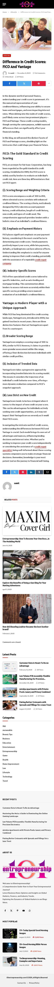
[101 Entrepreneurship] (27, 4)
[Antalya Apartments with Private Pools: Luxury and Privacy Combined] (10, 692)
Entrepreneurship (10, 751)
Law (4, 768)
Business (6, 738)
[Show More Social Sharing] (48, 83)
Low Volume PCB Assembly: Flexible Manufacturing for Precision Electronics (34, 679)
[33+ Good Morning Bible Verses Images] (10, 947)
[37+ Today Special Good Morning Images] (10, 933)
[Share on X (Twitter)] (24, 83)
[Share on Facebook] (10, 83)
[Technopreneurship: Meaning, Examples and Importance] (10, 961)
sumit (12, 73)
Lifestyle (7, 55)
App (4, 726)
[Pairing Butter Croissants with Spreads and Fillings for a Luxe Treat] (10, 705)
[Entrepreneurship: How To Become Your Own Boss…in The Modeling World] (27, 520)
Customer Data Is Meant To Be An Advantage (21, 808)
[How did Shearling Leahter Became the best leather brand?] (27, 608)
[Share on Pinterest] (39, 83)
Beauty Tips (7, 734)
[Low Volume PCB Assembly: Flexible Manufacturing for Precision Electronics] (10, 679)
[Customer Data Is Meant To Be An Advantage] (10, 666)
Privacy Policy (34, 983)
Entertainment (9, 747)
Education (7, 743)
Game (5, 755)
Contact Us (21, 983)
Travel (5, 781)
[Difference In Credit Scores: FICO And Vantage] (27, 34)
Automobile (7, 730)
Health (5, 760)
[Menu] (4, 4)
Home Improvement (11, 764)
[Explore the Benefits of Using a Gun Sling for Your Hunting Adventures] (27, 564)
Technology (7, 776)
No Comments (40, 73)
